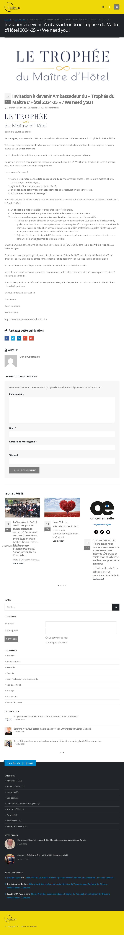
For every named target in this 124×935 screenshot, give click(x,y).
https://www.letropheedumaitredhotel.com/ (26, 319)
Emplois (10, 673)
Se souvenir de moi (58, 637)
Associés (11, 667)
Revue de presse (14, 702)
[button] (58, 585)
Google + (25, 338)
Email (31, 338)
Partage (10, 690)
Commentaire (16, 394)
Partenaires (12, 696)
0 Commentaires (52, 107)
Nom (12, 428)
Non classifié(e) (14, 684)
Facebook (7, 338)
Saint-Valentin (20, 522)
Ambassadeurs (14, 661)
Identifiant (9, 623)
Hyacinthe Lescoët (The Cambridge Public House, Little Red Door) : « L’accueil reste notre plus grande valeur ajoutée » (65, 742)
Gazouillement (13, 338)
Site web (13, 455)
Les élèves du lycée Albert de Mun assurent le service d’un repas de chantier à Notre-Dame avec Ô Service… (106, 528)
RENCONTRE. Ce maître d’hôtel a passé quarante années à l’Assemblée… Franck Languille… (70, 878)
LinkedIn (19, 338)
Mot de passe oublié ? (56, 642)
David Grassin (14, 878)
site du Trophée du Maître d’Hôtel (95, 199)
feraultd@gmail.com (15, 286)
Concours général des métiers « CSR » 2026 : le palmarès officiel (44, 728)
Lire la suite (18, 541)
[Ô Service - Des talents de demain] (12, 7)
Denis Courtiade (18, 107)
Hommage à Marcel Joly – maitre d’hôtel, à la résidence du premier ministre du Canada (55, 716)
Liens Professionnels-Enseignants (22, 679)
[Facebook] (109, 7)
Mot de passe (11, 630)
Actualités (35, 107)
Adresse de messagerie (23, 441)
